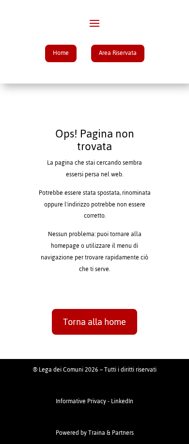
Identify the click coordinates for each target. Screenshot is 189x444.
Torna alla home (94, 321)
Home (61, 53)
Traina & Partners (111, 433)
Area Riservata (118, 53)
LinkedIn (122, 401)
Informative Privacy (81, 401)
